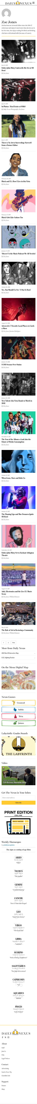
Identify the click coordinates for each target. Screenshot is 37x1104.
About (4, 1043)
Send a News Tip (7, 1072)
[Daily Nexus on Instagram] (8, 1037)
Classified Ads (6, 1076)
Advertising (5, 1068)
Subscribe (18, 803)
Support (5, 1081)
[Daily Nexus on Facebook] (2, 1037)
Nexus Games (8, 696)
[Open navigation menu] (33, 3)
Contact (5, 1064)
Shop (3, 1089)
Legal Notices (6, 1058)
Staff (3, 1048)
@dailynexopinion (8, 845)
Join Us (4, 1051)
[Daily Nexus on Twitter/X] (5, 1037)
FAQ (3, 1055)
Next (13, 642)
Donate (4, 1086)
